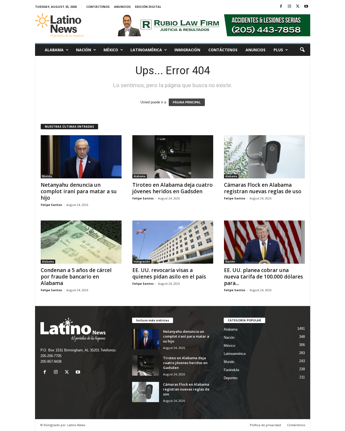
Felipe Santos (51, 205)
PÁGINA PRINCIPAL (187, 102)
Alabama (54, 49)
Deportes (231, 378)
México (111, 49)
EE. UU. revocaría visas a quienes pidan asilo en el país (169, 273)
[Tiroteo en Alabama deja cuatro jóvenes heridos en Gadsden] (172, 156)
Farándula (231, 370)
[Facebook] (281, 7)
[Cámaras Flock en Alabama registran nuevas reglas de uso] (264, 156)
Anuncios (122, 7)
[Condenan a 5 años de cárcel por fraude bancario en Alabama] (81, 242)
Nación (83, 49)
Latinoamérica (146, 49)
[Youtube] (306, 7)
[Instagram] (289, 7)
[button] (302, 50)
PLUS (278, 49)
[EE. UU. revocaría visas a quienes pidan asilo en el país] (172, 242)
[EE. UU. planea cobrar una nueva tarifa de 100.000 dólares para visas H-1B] (264, 242)
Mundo (47, 176)
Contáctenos (98, 7)
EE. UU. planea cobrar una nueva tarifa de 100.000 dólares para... (263, 277)
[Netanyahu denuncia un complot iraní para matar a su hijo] (81, 156)
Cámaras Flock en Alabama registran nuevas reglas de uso (262, 188)
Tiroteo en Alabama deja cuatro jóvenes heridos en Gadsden (172, 188)
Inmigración (187, 49)
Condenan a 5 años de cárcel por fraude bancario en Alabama (76, 277)
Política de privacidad (265, 425)
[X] (298, 7)
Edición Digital (148, 7)
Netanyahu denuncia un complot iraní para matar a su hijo (79, 191)
